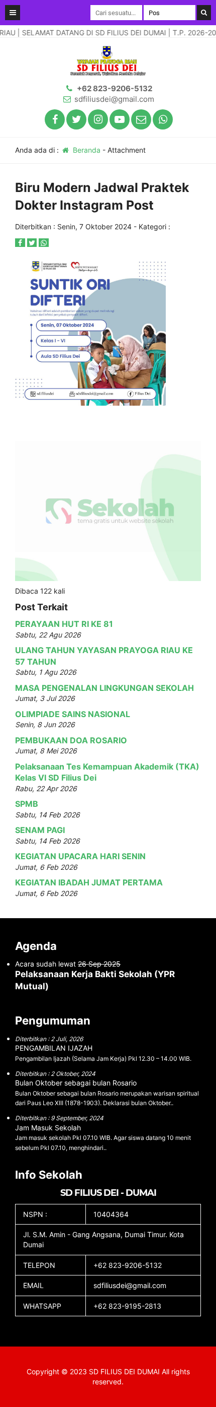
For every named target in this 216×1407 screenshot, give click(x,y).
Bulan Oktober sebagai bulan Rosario (76, 1082)
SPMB (26, 804)
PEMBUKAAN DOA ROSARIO (71, 740)
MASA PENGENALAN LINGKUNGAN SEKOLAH (104, 688)
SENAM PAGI (40, 830)
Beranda (85, 150)
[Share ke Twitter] (33, 242)
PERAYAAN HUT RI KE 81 (64, 624)
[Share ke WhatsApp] (44, 242)
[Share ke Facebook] (21, 242)
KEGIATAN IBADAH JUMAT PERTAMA (89, 882)
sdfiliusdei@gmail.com (114, 99)
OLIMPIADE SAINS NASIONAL (72, 714)
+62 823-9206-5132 (114, 88)
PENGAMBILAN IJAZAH (53, 1048)
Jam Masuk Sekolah (48, 1127)
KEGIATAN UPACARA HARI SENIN (80, 856)
